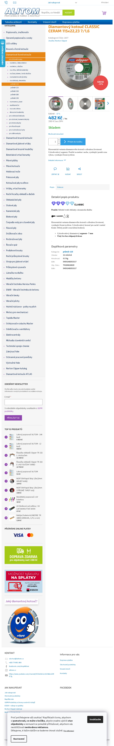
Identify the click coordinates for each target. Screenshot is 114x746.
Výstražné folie (13, 362)
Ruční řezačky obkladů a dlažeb (20, 194)
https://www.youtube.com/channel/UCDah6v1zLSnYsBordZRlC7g (31, 675)
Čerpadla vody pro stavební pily (20, 222)
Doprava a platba (66, 660)
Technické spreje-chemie (17, 346)
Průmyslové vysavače (16, 267)
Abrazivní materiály (17, 112)
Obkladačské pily (13, 199)
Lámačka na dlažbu (14, 273)
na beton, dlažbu (16, 66)
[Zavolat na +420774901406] (9, 2)
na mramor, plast (16, 101)
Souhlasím (95, 719)
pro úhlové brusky (15, 59)
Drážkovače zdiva (14, 233)
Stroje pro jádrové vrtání (17, 261)
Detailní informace (55, 160)
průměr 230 (15, 98)
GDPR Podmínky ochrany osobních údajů (20, 702)
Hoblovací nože (13, 171)
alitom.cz (12, 670)
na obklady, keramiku (18, 80)
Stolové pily (11, 205)
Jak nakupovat (54, 2)
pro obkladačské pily (16, 116)
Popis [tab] (52, 187)
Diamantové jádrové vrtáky (18, 143)
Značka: (57, 40)
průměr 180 (15, 94)
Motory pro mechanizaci (17, 312)
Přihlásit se (13, 418)
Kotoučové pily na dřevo (17, 183)
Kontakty (63, 673)
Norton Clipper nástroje (13, 709)
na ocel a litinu (15, 108)
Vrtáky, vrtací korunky (16, 188)
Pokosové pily (12, 177)
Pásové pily (11, 228)
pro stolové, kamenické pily (19, 119)
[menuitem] (13, 22)
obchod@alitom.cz (16, 659)
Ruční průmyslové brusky (17, 256)
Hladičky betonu (13, 278)
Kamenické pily (13, 211)
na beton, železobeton (18, 63)
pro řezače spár (14, 126)
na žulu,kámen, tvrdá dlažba (20, 73)
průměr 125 (15, 87)
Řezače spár (11, 244)
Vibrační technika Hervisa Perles (21, 284)
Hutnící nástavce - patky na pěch (21, 306)
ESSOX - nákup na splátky (14, 705)
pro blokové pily (15, 123)
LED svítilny (11, 43)
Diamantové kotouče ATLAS (19, 374)
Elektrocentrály (13, 334)
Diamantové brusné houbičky (19, 149)
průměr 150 (15, 91)
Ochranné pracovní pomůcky (19, 357)
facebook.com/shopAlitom (19, 666)
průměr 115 (15, 84)
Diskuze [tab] (60, 187)
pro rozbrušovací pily (17, 130)
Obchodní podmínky (68, 665)
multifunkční (14, 105)
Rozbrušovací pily (14, 239)
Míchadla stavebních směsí (18, 340)
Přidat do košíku (75, 141)
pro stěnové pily (15, 133)
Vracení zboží (65, 669)
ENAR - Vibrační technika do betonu (22, 289)
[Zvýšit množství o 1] (58, 140)
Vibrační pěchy (12, 301)
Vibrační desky (12, 295)
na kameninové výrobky (18, 77)
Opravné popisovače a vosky (19, 38)
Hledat (68, 12)
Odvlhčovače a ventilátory (18, 329)
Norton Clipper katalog (16, 368)
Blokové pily (11, 216)
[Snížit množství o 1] (58, 143)
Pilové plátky (12, 160)
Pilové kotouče (13, 166)
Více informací (68, 731)
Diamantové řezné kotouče (18, 54)
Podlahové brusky (14, 250)
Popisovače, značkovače (17, 32)
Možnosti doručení (55, 134)
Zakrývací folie (12, 351)
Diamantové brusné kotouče (19, 138)
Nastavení (18, 739)
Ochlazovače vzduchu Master (19, 323)
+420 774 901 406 (15, 662)
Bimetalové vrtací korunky (18, 155)
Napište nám (9, 699)
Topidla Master (13, 318)
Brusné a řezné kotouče (17, 49)
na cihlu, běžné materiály (19, 70)
